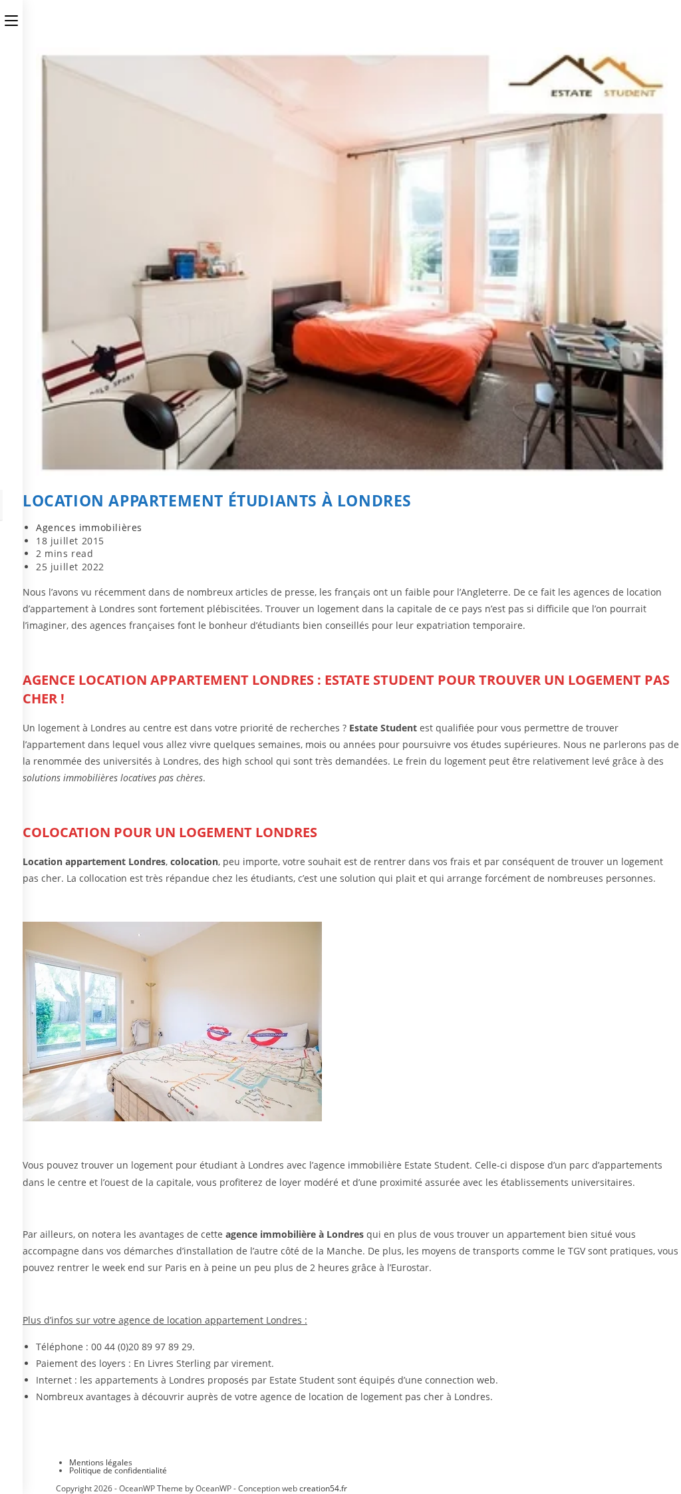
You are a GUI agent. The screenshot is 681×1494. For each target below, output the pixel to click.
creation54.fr (323, 1488)
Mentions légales (100, 1462)
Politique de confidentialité (118, 1470)
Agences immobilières (89, 527)
